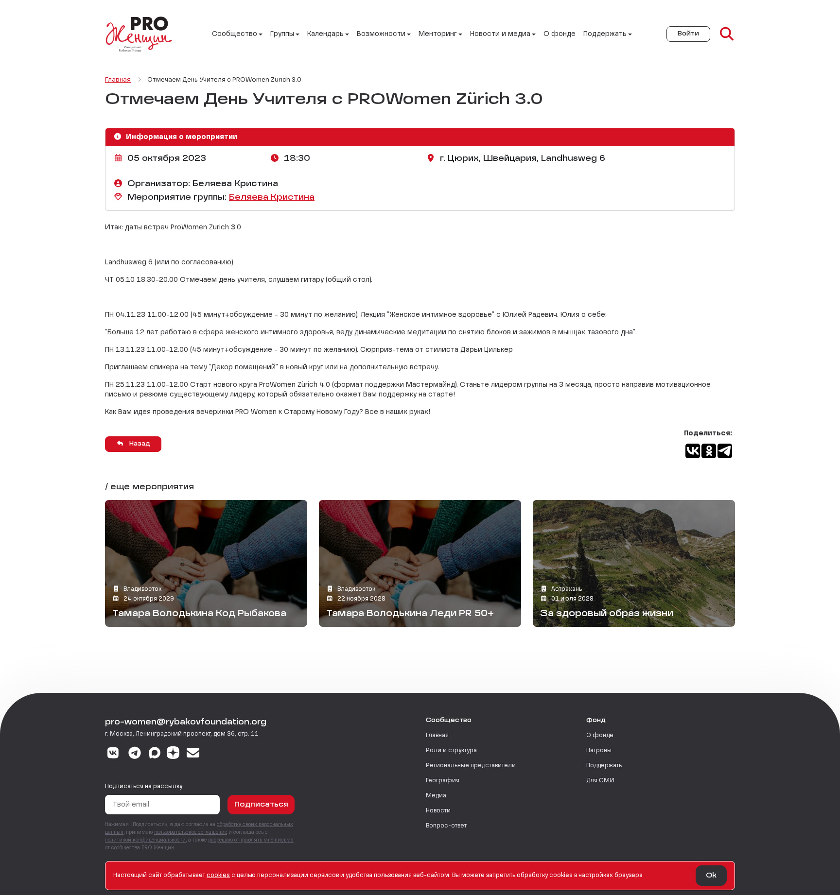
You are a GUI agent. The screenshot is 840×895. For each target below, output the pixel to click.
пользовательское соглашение (190, 832)
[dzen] (173, 754)
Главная (437, 736)
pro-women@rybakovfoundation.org (185, 722)
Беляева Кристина (272, 198)
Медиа (436, 796)
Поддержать (604, 766)
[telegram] (135, 754)
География (442, 781)
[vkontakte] (113, 754)
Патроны (599, 751)
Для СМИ (600, 781)
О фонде (559, 34)
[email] (193, 754)
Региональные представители (471, 766)
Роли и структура (451, 751)
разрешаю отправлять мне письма (251, 840)
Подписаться (261, 804)
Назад (138, 444)
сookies (218, 875)
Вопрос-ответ (446, 826)
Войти (688, 34)
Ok (711, 875)
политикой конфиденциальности (145, 840)
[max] (154, 754)
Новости (438, 811)
